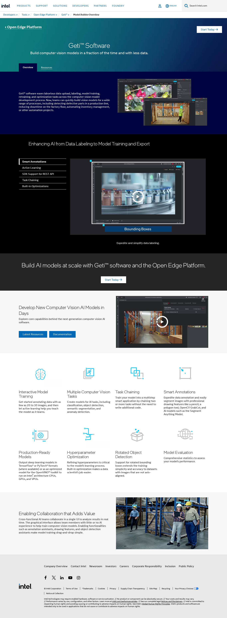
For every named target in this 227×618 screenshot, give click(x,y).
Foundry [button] (118, 5)
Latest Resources (33, 334)
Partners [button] (100, 5)
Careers (124, 566)
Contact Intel (78, 566)
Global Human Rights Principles (156, 604)
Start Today (208, 29)
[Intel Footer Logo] (25, 586)
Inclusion (170, 566)
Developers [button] (80, 5)
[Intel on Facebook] (45, 578)
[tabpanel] (137, 203)
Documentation (62, 334)
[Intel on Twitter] (54, 578)
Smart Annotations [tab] (34, 161)
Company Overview (55, 566)
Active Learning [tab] (31, 167)
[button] (113, 422)
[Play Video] (138, 197)
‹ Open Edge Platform (23, 27)
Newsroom (95, 566)
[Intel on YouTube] (70, 578)
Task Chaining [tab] (30, 180)
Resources (46, 67)
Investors (111, 566)
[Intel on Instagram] (78, 578)
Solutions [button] (60, 5)
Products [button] (24, 5)
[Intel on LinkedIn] (62, 578)
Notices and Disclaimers (171, 601)
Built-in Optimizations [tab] (35, 186)
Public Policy (186, 566)
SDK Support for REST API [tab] (38, 174)
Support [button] (42, 5)
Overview (28, 67)
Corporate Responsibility (147, 566)
